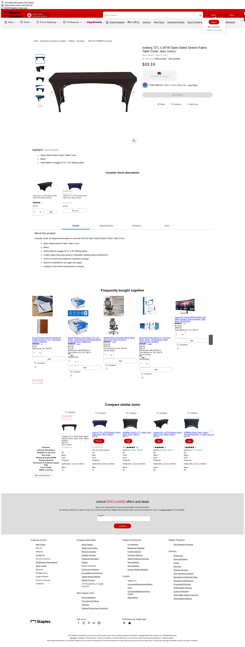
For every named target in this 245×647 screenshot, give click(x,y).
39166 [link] (150, 344)
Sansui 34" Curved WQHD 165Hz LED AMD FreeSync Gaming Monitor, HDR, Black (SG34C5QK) (190, 319)
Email (100, 516)
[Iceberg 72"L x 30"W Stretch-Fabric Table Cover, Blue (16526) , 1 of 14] (107, 423)
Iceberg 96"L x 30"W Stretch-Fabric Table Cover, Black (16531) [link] (45, 197)
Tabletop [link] (71, 41)
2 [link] (41, 203)
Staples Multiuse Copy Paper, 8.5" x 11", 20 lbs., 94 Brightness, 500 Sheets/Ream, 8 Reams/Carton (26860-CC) (84, 340)
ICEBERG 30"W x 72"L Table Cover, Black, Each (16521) (137, 433)
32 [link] (41, 344)
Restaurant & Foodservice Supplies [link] (53, 41)
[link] (41, 2)
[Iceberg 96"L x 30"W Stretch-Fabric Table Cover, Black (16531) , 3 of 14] (168, 423)
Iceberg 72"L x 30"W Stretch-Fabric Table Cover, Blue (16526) (106, 433)
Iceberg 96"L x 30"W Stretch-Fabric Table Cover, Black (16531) (167, 433)
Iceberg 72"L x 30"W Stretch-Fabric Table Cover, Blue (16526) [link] (75, 197)
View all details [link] (51, 150)
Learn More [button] (192, 85)
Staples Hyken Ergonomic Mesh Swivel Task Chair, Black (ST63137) (119, 339)
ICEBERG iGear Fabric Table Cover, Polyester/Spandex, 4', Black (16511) (199, 433)
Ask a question (174, 59)
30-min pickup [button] (109, 350)
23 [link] (137, 447)
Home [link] (36, 41)
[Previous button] (52, 92)
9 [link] (195, 447)
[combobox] (153, 15)
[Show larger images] (134, 141)
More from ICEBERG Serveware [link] (100, 41)
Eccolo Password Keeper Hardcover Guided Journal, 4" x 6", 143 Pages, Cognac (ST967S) (46, 340)
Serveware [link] (80, 41)
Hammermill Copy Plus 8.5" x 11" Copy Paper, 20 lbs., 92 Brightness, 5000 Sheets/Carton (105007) (154, 340)
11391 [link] (78, 344)
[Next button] (40, 105)
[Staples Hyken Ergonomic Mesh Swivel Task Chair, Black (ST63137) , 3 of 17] (120, 316)
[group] (45, 197)
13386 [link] (114, 342)
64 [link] (184, 323)
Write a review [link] (160, 59)
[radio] (159, 75)
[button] (200, 15)
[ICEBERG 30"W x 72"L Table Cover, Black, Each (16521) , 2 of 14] (138, 423)
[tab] (76, 225)
